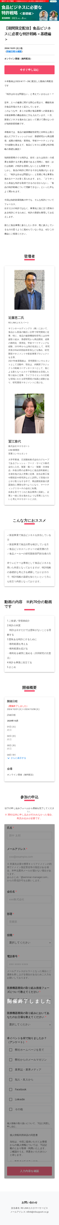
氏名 (10, 827)
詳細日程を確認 (14, 51)
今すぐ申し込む (29, 69)
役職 (10, 935)
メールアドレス (17, 849)
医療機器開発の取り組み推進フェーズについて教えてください (28, 989)
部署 (10, 913)
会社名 (12, 891)
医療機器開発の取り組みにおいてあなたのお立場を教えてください (28, 1015)
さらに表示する (18, 758)
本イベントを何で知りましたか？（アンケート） (27, 1040)
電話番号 (13, 956)
